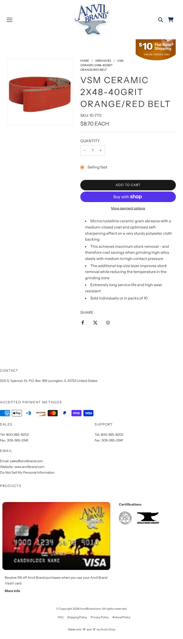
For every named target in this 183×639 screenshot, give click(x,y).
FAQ (60, 617)
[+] (100, 150)
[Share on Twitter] (95, 322)
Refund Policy (121, 617)
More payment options (128, 208)
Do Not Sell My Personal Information (27, 472)
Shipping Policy (77, 617)
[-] (85, 150)
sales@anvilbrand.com (26, 461)
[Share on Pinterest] (108, 322)
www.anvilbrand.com (29, 467)
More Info (12, 591)
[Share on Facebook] (83, 322)
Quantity (90, 140)
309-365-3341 (17, 440)
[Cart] (170, 20)
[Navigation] (9, 20)
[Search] (160, 20)
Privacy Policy (100, 617)
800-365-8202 (17, 434)
